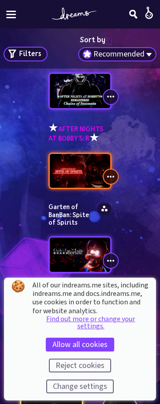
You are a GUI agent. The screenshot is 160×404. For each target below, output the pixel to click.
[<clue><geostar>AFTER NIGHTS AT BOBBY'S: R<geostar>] (80, 91)
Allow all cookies (80, 344)
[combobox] (117, 54)
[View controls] (111, 97)
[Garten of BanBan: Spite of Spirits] (80, 171)
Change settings (80, 386)
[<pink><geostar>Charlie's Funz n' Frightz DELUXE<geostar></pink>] (80, 254)
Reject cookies (80, 365)
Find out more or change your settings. (90, 322)
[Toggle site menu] (11, 14)
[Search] (133, 14)
